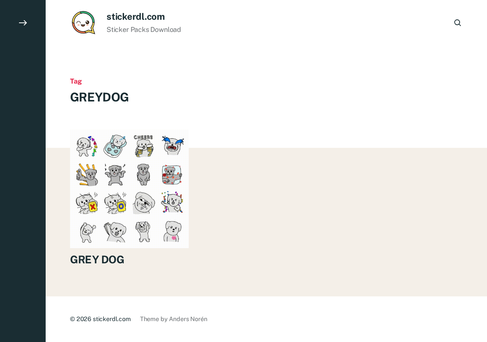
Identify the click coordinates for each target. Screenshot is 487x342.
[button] (23, 171)
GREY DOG (97, 259)
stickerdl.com (136, 16)
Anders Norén (188, 319)
